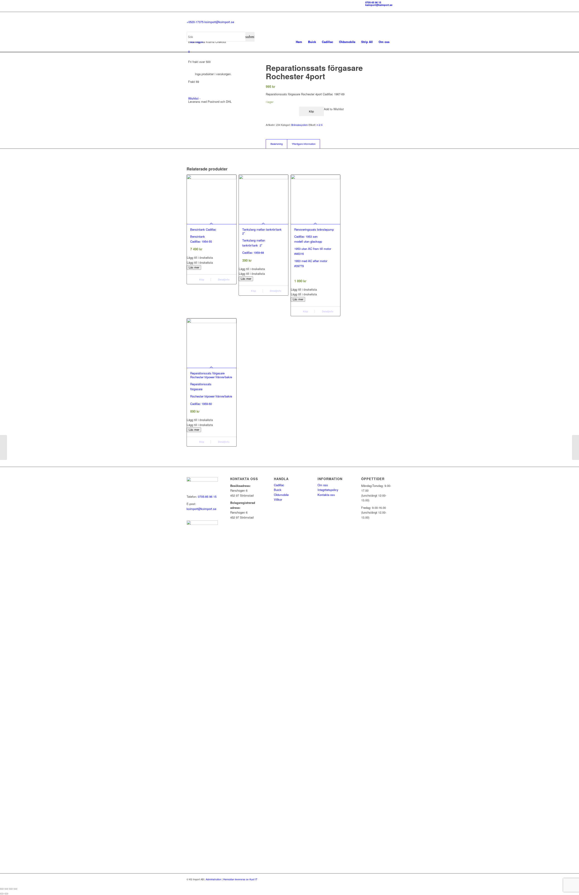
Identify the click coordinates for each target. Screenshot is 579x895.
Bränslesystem (299, 125)
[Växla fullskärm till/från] (6, 889)
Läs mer (194, 267)
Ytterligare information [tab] (304, 144)
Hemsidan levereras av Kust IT (240, 879)
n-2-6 (320, 125)
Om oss (323, 485)
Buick (277, 490)
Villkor (278, 499)
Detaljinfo (223, 279)
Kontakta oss (326, 495)
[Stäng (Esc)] (15, 889)
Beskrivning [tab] (277, 144)
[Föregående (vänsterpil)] (2, 893)
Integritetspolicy (328, 490)
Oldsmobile (281, 495)
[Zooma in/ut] (2, 889)
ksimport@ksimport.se (378, 5)
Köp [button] (201, 279)
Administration (213, 879)
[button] (211, 257)
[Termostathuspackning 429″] (3, 447)
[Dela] (11, 889)
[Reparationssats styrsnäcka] (575, 447)
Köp (253, 290)
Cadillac (279, 485)
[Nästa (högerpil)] (6, 893)
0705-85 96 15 (373, 2)
